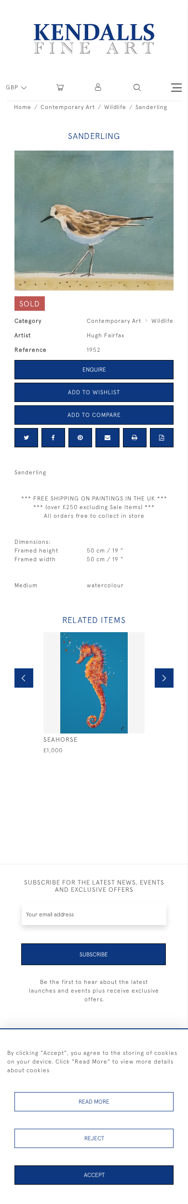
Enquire (94, 369)
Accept (94, 1175)
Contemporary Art (67, 107)
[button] (137, 87)
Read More (94, 1101)
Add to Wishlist (94, 392)
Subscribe (94, 954)
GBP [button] (13, 87)
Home (22, 107)
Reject (94, 1138)
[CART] (60, 87)
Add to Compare (94, 415)
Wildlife (115, 107)
